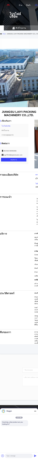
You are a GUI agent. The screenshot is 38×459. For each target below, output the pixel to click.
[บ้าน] (8, 5)
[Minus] (35, 411)
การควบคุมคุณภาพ (7, 135)
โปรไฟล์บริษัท (6, 126)
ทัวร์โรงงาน (5, 130)
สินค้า (28, 5)
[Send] (35, 456)
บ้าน (20, 5)
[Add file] (2, 456)
